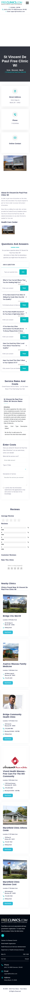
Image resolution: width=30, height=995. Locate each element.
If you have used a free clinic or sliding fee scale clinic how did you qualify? (14, 297)
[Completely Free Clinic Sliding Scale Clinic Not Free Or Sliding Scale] (15, 469)
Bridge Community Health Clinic (12, 715)
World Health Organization (8, 943)
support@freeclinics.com (18, 11)
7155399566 (15, 123)
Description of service (9, 474)
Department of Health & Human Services (12, 950)
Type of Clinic (7, 465)
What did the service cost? (11, 456)
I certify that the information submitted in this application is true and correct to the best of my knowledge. (15, 491)
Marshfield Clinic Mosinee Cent (11, 883)
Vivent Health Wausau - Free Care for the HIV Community (14, 773)
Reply (24, 288)
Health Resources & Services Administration (13, 946)
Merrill (21, 70)
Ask (23, 272)
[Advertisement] (15, 30)
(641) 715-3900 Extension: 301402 (17, 9)
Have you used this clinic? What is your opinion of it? (14, 361)
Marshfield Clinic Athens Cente (15, 829)
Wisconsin (15, 70)
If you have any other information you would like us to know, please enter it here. (13, 329)
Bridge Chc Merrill (12, 616)
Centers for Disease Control (9, 940)
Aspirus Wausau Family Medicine (14, 665)
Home (8, 70)
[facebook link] (2, 935)
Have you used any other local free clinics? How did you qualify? (13, 345)
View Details (8, 632)
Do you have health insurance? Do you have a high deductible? (13, 313)
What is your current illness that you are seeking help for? (14, 281)
